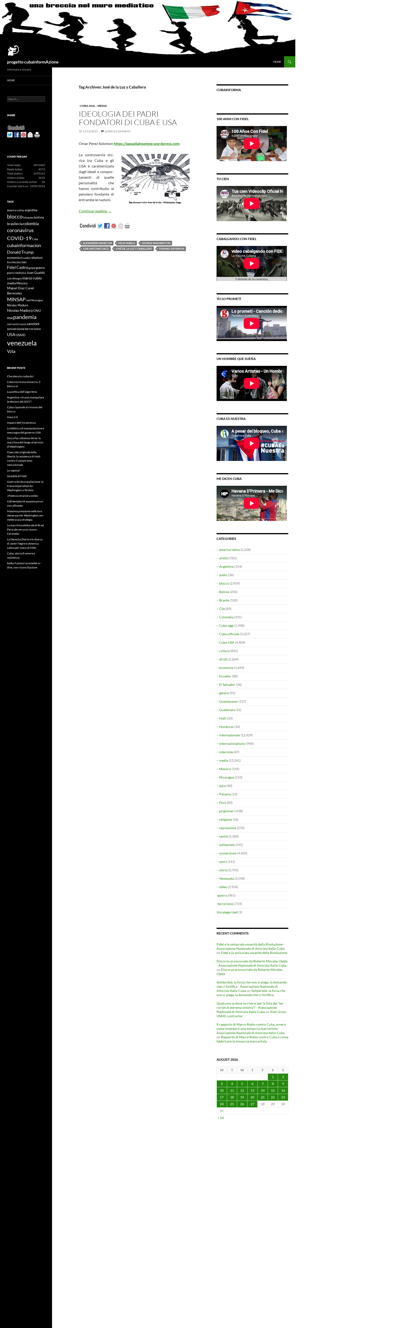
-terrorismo (225, 904)
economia (13, 258)
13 (252, 1090)
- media (101, 106)
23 (283, 1097)
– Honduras (225, 727)
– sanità (222, 836)
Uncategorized (227, 912)
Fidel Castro (17, 267)
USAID (21, 335)
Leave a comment (118, 131)
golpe (32, 268)
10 (222, 1090)
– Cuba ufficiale (228, 634)
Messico (21, 283)
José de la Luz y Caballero (134, 248)
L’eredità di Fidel (16, 476)
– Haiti (221, 718)
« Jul (221, 1118)
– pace (221, 786)
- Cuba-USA (87, 106)
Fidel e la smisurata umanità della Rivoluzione (254, 953)
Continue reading (95, 211)
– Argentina (225, 566)
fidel (24, 262)
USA (11, 334)
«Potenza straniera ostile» (22, 495)
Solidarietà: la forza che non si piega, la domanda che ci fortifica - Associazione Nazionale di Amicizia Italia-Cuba (252, 986)
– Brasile (223, 600)
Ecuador (25, 257)
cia (20, 224)
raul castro (13, 324)
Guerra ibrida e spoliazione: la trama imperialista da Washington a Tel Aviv (25, 486)
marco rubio (32, 278)
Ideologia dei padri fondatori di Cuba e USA (128, 118)
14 (263, 1090)
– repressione (226, 828)
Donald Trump (20, 252)
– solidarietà (226, 845)
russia (22, 324)
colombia (31, 223)
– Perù (221, 803)
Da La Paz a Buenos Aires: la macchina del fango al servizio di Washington (25, 442)
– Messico (224, 769)
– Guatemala (226, 710)
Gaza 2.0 (12, 417)
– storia (222, 870)
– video (222, 887)
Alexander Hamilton (97, 243)
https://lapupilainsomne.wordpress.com (147, 143)
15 (273, 1090)
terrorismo (33, 329)
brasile (12, 223)
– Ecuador (224, 676)
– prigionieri (226, 811)
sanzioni (33, 324)
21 (263, 1097)
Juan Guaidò (36, 273)
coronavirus (20, 230)
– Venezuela (225, 878)
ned (28, 300)
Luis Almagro (14, 278)
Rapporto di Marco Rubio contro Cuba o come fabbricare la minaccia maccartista (252, 1039)
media (11, 283)
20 (252, 1097)
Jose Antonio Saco (96, 248)
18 (232, 1097)
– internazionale (228, 735)
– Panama (224, 794)
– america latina (228, 550)
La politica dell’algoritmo (22, 391)
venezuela (22, 343)
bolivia (39, 217)
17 (222, 1097)
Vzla (11, 351)
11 (232, 1090)
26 (242, 1104)
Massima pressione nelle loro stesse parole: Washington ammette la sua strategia (25, 515)
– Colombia (225, 617)
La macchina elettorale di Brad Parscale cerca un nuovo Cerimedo (25, 529)
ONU (37, 310)
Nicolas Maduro (17, 305)
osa (10, 317)
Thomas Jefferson (171, 248)
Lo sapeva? (13, 470)
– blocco (223, 583)
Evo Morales (14, 262)
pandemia (25, 317)
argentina (31, 210)
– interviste (225, 752)
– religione (224, 819)
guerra (40, 268)
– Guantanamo (227, 701)
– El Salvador (226, 684)
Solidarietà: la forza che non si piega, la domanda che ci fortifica (251, 993)
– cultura (223, 651)
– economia (225, 668)
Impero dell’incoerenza (21, 422)
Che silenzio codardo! (20, 376)
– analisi (223, 558)
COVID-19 (19, 238)
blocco (15, 216)
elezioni (37, 258)
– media (222, 760)
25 (232, 1104)
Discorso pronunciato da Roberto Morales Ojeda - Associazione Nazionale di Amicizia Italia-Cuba (252, 963)
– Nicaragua (225, 777)
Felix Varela (126, 243)
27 (252, 1104)
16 (283, 1090)
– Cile (221, 609)
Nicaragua (37, 300)
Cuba (35, 239)
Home (277, 61)
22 (273, 1097)
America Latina (15, 210)
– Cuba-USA (225, 642)
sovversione (15, 329)
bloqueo (28, 217)
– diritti (222, 659)
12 (242, 1090)
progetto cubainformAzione (33, 61)
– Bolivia (223, 592)
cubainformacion (24, 245)
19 (242, 1097)
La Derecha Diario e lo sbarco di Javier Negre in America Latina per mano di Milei (25, 543)
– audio (222, 575)
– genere (223, 693)
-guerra (222, 895)
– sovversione (226, 853)
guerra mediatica (16, 272)
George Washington (156, 243)
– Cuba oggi (225, 625)
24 (222, 1104)
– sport (222, 862)
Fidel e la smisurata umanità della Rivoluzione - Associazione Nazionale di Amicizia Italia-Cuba (251, 946)
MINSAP (16, 299)
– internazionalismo (231, 744)
